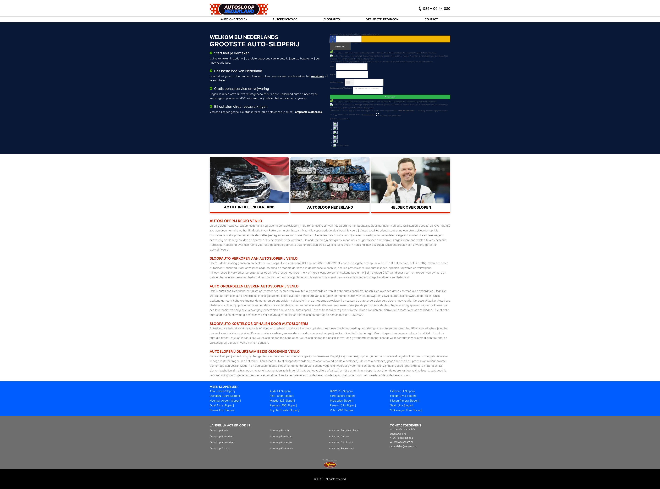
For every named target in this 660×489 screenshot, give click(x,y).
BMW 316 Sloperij (341, 391)
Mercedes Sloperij (341, 400)
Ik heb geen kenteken (341, 119)
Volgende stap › (340, 46)
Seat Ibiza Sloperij (401, 405)
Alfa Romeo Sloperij (222, 391)
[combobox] (349, 82)
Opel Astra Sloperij (222, 405)
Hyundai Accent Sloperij (225, 400)
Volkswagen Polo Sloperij (406, 410)
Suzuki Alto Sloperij (222, 410)
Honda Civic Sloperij (403, 395)
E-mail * (333, 74)
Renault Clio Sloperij (343, 405)
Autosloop (224, 291)
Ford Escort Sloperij (342, 395)
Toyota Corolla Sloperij (284, 410)
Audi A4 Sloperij (280, 391)
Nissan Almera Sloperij (404, 400)
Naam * (333, 67)
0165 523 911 (368, 115)
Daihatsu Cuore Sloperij (225, 395)
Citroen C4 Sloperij (402, 391)
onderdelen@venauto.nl (403, 446)
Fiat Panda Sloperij (282, 395)
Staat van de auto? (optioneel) (341, 88)
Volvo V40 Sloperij (342, 410)
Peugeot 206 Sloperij (283, 405)
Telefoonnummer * (337, 82)
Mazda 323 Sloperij (282, 400)
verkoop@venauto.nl (401, 441)
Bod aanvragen (390, 97)
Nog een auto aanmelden (390, 116)
